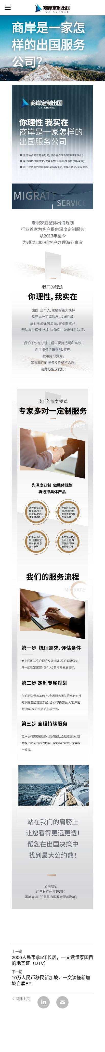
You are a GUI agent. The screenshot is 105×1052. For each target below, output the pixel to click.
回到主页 (23, 999)
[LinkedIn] (43, 1002)
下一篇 (17, 972)
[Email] (62, 1002)
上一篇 (17, 952)
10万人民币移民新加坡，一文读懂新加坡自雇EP (51, 980)
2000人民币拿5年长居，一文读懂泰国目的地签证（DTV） (52, 960)
